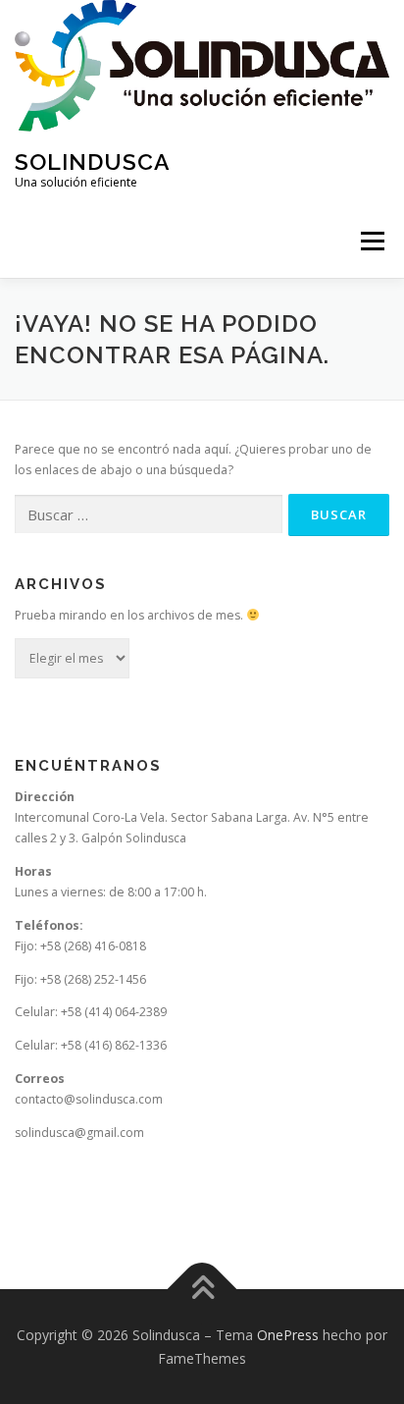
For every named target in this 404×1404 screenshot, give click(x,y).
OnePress (288, 1334)
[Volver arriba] (202, 1288)
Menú (371, 241)
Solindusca (93, 160)
